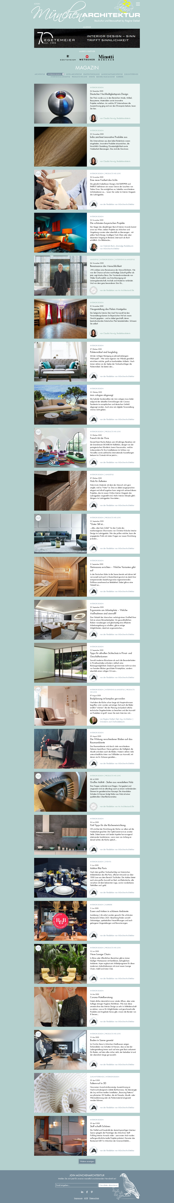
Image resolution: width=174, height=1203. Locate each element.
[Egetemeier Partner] (68, 57)
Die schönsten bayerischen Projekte (107, 223)
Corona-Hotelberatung (101, 997)
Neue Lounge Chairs (100, 954)
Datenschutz (94, 1198)
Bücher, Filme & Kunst (105, 77)
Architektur (40, 74)
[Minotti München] (106, 57)
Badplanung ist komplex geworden (107, 698)
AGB (86, 1198)
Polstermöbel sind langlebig (103, 352)
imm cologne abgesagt (101, 395)
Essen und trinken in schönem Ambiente (109, 911)
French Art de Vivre (99, 438)
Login (37, 3)
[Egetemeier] (87, 38)
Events (92, 77)
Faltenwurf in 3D (98, 1083)
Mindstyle (94, 259)
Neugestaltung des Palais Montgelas (108, 309)
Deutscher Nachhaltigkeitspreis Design (109, 94)
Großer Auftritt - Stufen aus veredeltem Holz (111, 782)
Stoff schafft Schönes (100, 1126)
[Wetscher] (87, 57)
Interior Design (54, 74)
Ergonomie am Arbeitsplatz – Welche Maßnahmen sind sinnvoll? (109, 611)
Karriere (119, 77)
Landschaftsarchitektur (112, 74)
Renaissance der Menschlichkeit (106, 266)
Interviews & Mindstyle (60, 77)
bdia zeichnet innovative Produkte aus (108, 137)
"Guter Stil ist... (97, 524)
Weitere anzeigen (87, 1161)
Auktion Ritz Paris (98, 868)
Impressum (78, 1198)
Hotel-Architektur (74, 74)
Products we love (79, 77)
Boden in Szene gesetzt (101, 1040)
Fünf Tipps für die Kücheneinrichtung (108, 825)
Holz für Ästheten (98, 481)
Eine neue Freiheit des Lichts (103, 180)
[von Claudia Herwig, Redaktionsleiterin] (110, 115)
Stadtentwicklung (91, 74)
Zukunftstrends (131, 74)
